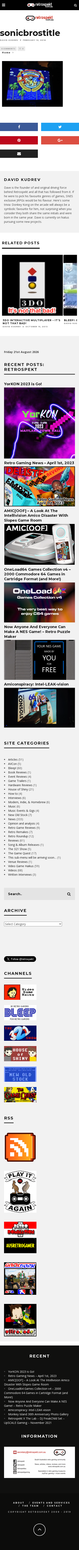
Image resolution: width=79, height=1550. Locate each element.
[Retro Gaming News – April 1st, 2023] (39, 505)
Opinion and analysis (21, 823)
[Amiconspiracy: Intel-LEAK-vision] (39, 726)
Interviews (14, 798)
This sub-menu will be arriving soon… (32, 857)
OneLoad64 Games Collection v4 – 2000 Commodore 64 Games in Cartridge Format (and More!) (37, 574)
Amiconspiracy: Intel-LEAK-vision (36, 684)
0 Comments (8, 48)
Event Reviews (17, 776)
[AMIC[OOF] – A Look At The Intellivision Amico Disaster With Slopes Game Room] (39, 564)
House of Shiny (18, 789)
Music (12, 806)
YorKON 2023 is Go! (23, 384)
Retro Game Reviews (22, 828)
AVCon (12, 764)
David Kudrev (9, 40)
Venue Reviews (18, 862)
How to (13, 793)
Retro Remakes (18, 832)
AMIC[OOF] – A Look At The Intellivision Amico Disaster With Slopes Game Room (36, 515)
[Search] (75, 5)
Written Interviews (20, 874)
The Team (30, 1506)
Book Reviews (17, 772)
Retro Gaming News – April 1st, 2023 (39, 463)
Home (6, 52)
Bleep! (12, 768)
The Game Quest (19, 853)
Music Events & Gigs (21, 811)
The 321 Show (17, 849)
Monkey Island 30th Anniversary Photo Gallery (38, 1414)
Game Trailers (17, 781)
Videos (12, 870)
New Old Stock (18, 815)
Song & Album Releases (24, 845)
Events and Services (51, 1503)
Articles (13, 759)
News (12, 819)
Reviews (13, 840)
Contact (55, 1506)
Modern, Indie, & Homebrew (27, 802)
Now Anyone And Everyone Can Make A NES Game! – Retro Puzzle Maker (37, 631)
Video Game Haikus (21, 866)
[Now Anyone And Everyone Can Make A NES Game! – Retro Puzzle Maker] (39, 679)
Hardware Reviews (20, 785)
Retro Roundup (18, 836)
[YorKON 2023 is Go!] (39, 457)
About (19, 1503)
